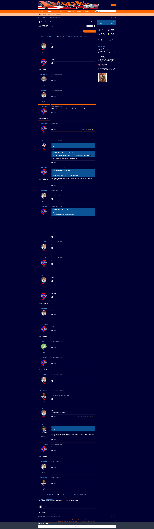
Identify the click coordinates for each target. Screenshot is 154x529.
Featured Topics (71, 11)
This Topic (110, 11)
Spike (43, 341)
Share (83, 26)
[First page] (39, 36)
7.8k (44, 151)
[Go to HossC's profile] (44, 145)
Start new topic (78, 31)
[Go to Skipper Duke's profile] (44, 428)
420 (50, 36)
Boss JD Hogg (43, 390)
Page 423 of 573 (83, 36)
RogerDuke (44, 41)
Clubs (54, 11)
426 (66, 36)
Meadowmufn (46, 25)
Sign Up (113, 4)
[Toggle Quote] (53, 143)
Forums (49, 11)
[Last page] (77, 36)
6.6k (44, 434)
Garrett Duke (43, 74)
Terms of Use (53, 524)
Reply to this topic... (49, 506)
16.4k (44, 52)
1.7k (44, 401)
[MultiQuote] (52, 47)
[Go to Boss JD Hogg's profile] (44, 395)
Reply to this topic (89, 31)
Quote (55, 47)
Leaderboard (78, 11)
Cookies (85, 519)
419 (47, 36)
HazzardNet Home (42, 11)
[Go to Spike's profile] (44, 346)
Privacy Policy (74, 519)
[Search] (115, 11)
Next (75, 36)
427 (69, 36)
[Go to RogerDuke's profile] (44, 46)
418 (44, 36)
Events (49, 14)
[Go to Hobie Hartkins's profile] (44, 62)
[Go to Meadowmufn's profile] (40, 26)
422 (55, 36)
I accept (77, 526)
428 (71, 36)
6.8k (44, 68)
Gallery (44, 14)
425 (63, 36)
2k (44, 352)
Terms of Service (86, 11)
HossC (43, 140)
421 (52, 36)
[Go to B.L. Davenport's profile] (109, 34)
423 (58, 36)
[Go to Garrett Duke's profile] (44, 79)
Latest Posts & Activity (61, 11)
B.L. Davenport (113, 33)
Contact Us (80, 519)
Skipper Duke (83, 129)
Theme (68, 519)
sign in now (65, 500)
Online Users (58, 14)
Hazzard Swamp (52, 26)
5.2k (44, 85)
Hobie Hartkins (44, 57)
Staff (53, 14)
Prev (42, 36)
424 (60, 36)
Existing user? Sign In (104, 4)
